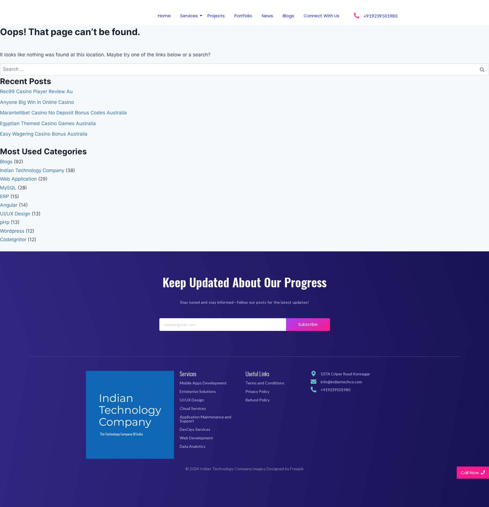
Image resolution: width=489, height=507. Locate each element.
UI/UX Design (15, 214)
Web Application (18, 179)
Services (189, 16)
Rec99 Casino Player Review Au (36, 91)
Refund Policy (257, 399)
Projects (216, 16)
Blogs (288, 16)
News (267, 16)
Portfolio (243, 16)
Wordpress (12, 231)
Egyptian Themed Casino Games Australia (48, 123)
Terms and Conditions (264, 382)
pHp (4, 222)
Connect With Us (321, 16)
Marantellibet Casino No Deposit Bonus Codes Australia (63, 112)
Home (164, 16)
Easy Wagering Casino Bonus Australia (43, 134)
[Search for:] (244, 69)
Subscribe (308, 324)
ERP (4, 196)
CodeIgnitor (13, 239)
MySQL (8, 188)
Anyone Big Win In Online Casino (37, 102)
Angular (9, 205)
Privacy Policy (257, 391)
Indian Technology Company (32, 170)
